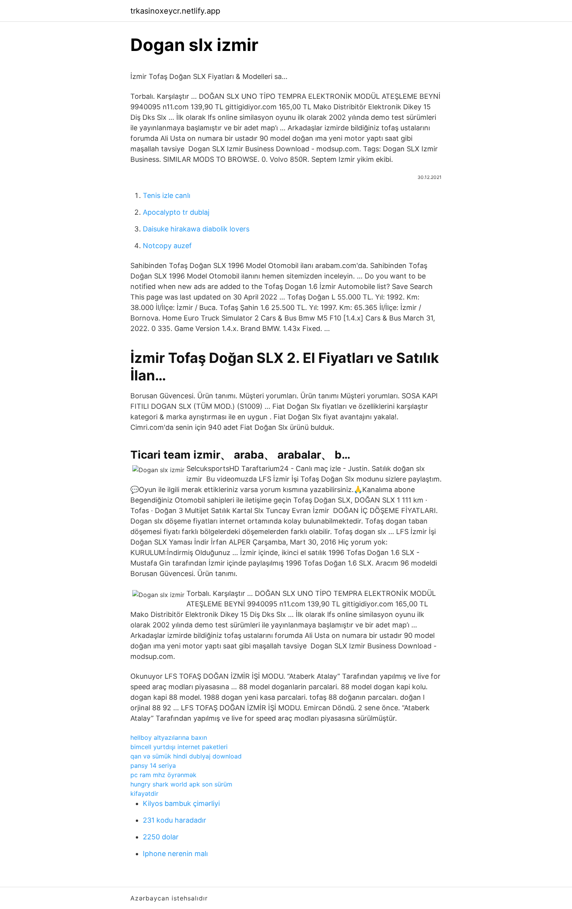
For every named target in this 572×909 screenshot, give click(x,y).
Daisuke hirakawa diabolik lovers (196, 229)
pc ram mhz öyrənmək (163, 775)
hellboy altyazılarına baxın (168, 737)
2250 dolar (161, 837)
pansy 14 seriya (153, 765)
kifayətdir (144, 793)
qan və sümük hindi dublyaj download (186, 756)
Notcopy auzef (167, 246)
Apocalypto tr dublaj (176, 212)
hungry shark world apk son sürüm (181, 784)
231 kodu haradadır (174, 820)
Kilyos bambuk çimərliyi (181, 803)
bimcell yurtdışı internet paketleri (179, 747)
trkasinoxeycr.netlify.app (175, 11)
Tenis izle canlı (166, 195)
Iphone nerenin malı (175, 853)
